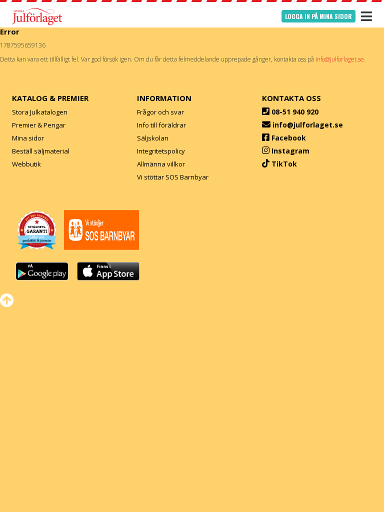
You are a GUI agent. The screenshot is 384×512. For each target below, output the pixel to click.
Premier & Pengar (39, 125)
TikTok (284, 163)
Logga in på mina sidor (318, 16)
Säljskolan (152, 138)
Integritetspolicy (161, 151)
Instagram (291, 151)
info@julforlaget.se (307, 125)
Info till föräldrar (161, 125)
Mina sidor (28, 138)
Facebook (289, 137)
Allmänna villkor (161, 164)
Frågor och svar (160, 112)
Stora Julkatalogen (40, 112)
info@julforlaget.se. (341, 59)
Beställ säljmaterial (41, 151)
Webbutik (26, 164)
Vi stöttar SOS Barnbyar (172, 177)
